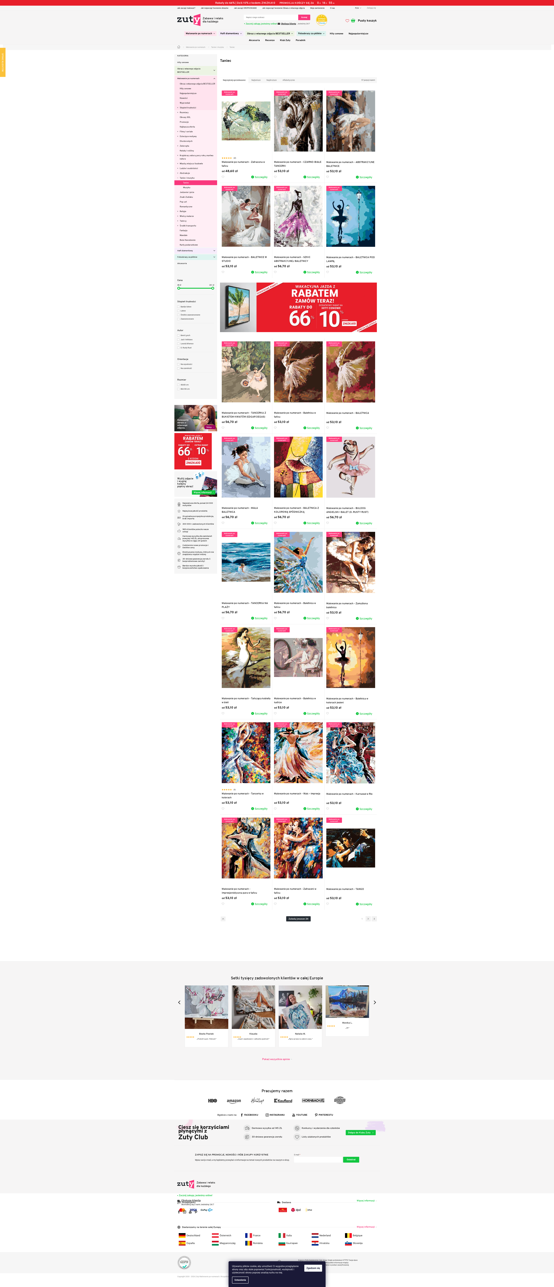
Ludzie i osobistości (189, 168)
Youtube (301, 1115)
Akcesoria (182, 263)
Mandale (183, 235)
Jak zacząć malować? (186, 8)
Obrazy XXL (185, 117)
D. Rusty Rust (186, 348)
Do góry (223, 919)
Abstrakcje (185, 173)
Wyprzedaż (185, 103)
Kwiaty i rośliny (187, 150)
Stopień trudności (188, 107)
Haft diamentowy (185, 251)
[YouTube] (190, 1212)
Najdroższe (271, 80)
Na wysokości (186, 364)
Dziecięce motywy (188, 136)
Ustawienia (240, 1280)
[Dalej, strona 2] (368, 918)
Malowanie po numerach (188, 78)
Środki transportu (188, 225)
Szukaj (304, 17)
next (374, 1002)
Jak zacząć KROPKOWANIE (245, 8)
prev (180, 1002)
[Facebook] (179, 1212)
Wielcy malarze (187, 216)
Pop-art (183, 201)
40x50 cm (185, 385)
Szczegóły (261, 177)
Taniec (186, 182)
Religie (183, 211)
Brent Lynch (185, 335)
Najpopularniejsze (188, 93)
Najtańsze (256, 80)
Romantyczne (186, 206)
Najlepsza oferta (187, 126)
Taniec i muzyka (187, 178)
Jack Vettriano (186, 339)
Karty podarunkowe (189, 244)
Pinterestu (326, 1115)
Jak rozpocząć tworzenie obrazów (214, 8)
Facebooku (251, 1115)
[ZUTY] (196, 1184)
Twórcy (183, 221)
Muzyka (186, 187)
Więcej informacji (366, 1200)
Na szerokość (186, 368)
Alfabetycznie (289, 80)
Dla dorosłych (186, 141)
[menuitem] (200, 33)
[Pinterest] (196, 1212)
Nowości (184, 98)
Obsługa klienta (288, 23)
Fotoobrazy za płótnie (187, 257)
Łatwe (183, 311)
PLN (357, 8)
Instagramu (277, 1115)
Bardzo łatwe (186, 307)
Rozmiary (184, 112)
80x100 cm (185, 389)
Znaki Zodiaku (186, 197)
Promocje (184, 122)
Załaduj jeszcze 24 (298, 918)
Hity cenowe (183, 62)
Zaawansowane (187, 319)
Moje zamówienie (317, 8)
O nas (332, 8)
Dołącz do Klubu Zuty (359, 1132)
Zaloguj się (351, 1160)
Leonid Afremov (187, 344)
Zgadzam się (313, 1268)
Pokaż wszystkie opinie (276, 1059)
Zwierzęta (184, 146)
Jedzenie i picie (187, 192)
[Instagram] (184, 1212)
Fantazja (183, 230)
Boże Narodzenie (188, 240)
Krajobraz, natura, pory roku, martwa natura (196, 157)
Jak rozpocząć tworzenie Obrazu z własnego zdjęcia (283, 8)
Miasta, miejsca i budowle (191, 163)
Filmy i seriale (186, 131)
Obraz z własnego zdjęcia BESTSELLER (188, 70)
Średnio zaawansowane (190, 315)
